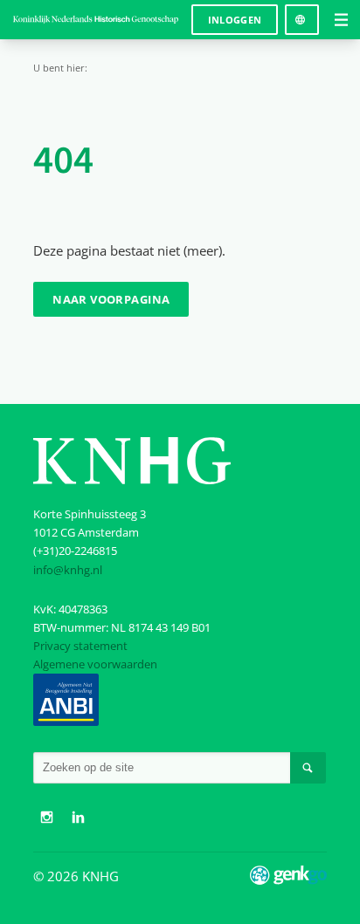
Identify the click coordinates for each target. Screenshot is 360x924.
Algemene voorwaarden (95, 664)
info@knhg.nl (67, 570)
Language (302, 13)
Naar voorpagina (111, 299)
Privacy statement (80, 646)
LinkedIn (78, 817)
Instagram (46, 817)
